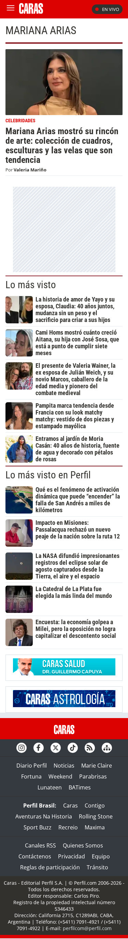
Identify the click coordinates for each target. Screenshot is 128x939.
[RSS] (90, 748)
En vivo (110, 9)
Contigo (95, 805)
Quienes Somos (83, 845)
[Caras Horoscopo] (64, 705)
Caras (70, 805)
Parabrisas (93, 776)
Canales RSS (40, 845)
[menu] (10, 9)
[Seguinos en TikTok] (73, 748)
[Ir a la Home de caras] (31, 11)
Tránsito (97, 867)
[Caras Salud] (64, 673)
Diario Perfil (31, 765)
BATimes (80, 787)
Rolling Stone (96, 816)
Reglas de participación (50, 867)
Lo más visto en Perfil (48, 475)
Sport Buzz (38, 827)
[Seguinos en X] (56, 748)
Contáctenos (34, 856)
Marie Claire (96, 765)
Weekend (60, 776)
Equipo (101, 856)
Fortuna (31, 776)
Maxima (95, 827)
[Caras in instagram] (21, 748)
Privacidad (71, 856)
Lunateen (50, 787)
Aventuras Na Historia (43, 816)
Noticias (64, 765)
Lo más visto (30, 285)
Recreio (68, 827)
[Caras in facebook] (38, 748)
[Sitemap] (107, 748)
